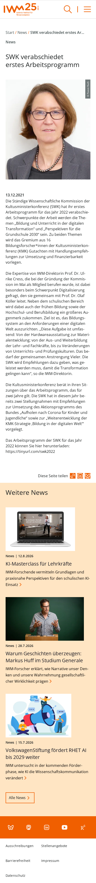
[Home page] (21, 9)
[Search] (68, 9)
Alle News (17, 797)
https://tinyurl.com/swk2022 (30, 451)
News (22, 32)
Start (10, 32)
